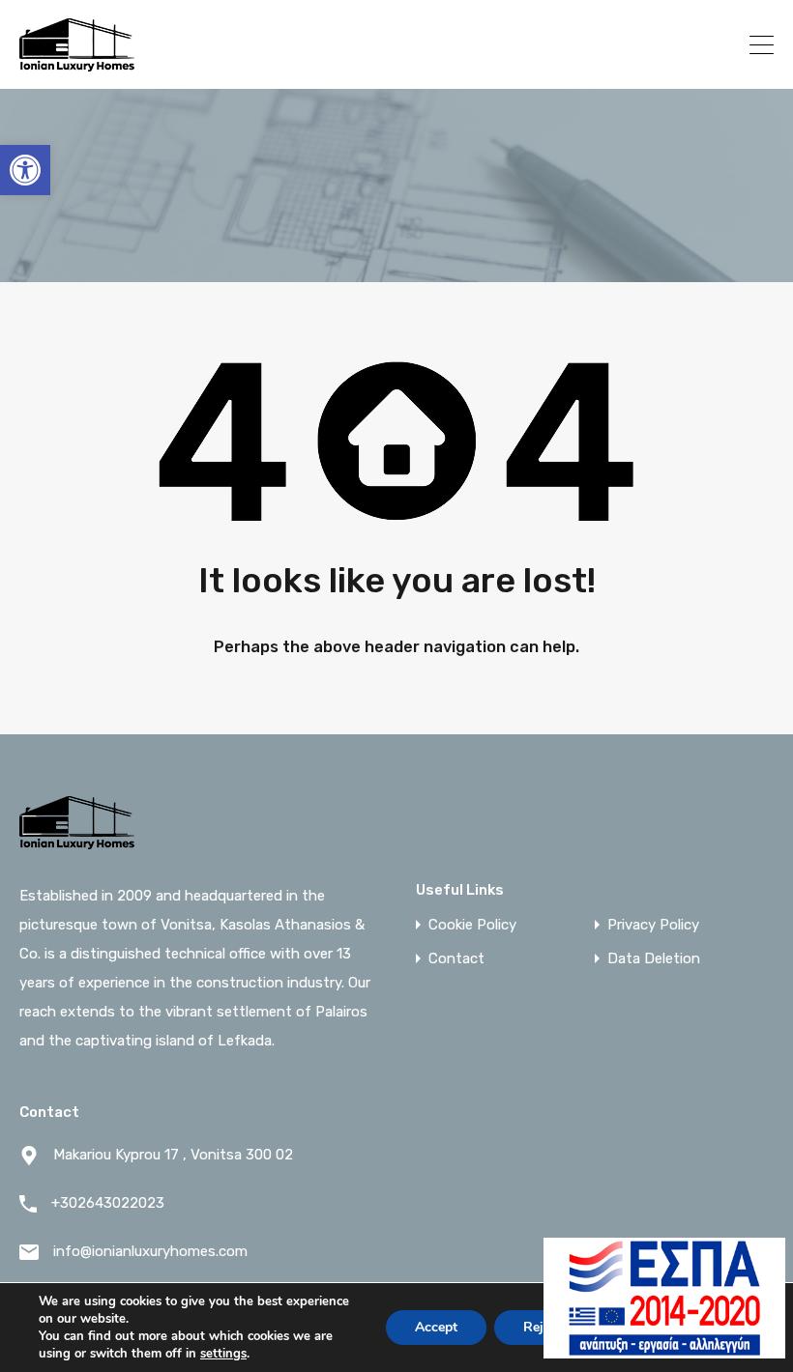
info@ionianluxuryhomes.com (150, 1251)
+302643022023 (652, 44)
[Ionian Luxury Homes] (76, 65)
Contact (456, 959)
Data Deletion (653, 959)
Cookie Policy (472, 925)
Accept (436, 1327)
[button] (25, 170)
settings (223, 1353)
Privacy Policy (653, 925)
